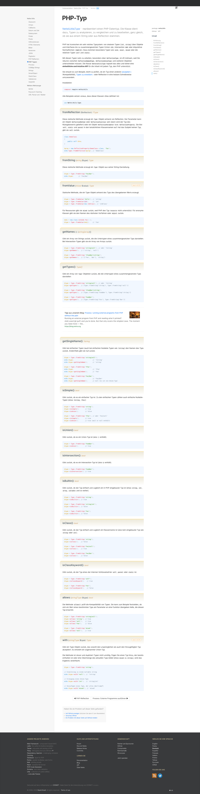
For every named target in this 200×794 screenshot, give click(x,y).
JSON (31, 53)
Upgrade (32, 82)
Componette (122, 748)
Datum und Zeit (34, 30)
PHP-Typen (33, 62)
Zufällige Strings (34, 67)
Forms (39, 760)
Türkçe (154, 760)
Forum (79, 744)
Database (35, 757)
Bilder (30, 48)
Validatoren (32, 79)
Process (31, 65)
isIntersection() (158, 61)
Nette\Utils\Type (71, 28)
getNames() (157, 50)
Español (155, 751)
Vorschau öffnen (71, 715)
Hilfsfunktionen (34, 42)
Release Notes (82, 748)
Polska (154, 757)
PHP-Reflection (34, 59)
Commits (80, 751)
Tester (39, 748)
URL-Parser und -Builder (37, 95)
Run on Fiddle (141, 102)
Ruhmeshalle (122, 751)
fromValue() (157, 47)
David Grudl (42, 790)
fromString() (157, 45)
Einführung (157, 40)
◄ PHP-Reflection (81, 698)
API (159, 31)
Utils (38, 772)
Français (155, 753)
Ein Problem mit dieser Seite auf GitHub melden (81, 718)
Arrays (31, 25)
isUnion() (156, 59)
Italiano (154, 755)
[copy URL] (99, 112)
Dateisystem (33, 33)
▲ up (171, 790)
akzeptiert (126, 72)
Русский (155, 762)
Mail (34, 762)
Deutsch (155, 748)
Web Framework (42, 744)
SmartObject (33, 73)
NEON (31, 89)
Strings (31, 70)
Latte (40, 746)
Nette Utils (77, 8)
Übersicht (32, 22)
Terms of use (65, 790)
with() (155, 73)
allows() (156, 71)
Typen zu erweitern (84, 75)
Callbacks (32, 28)
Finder (31, 36)
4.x (98, 8)
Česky (154, 746)
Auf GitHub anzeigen (72, 713)
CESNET (56, 785)
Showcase (121, 753)
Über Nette (80, 767)
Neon (36, 765)
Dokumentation (67, 8)
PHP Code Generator (34, 767)
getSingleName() (159, 54)
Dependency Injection (42, 753)
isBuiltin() (156, 64)
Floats (31, 39)
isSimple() (156, 57)
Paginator (32, 56)
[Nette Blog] (154, 775)
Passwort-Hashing (35, 92)
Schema (37, 769)
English (155, 744)
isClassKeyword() (159, 69)
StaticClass (32, 76)
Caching (30, 755)
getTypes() (157, 52)
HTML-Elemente (34, 45)
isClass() (156, 66)
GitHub (154, 31)
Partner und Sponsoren (126, 744)
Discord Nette (81, 746)
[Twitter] (160, 775)
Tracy (40, 751)
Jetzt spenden (123, 758)
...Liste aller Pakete (33, 774)
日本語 (154, 765)
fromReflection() (158, 43)
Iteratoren (32, 50)
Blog (78, 763)
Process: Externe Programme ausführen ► (110, 698)
